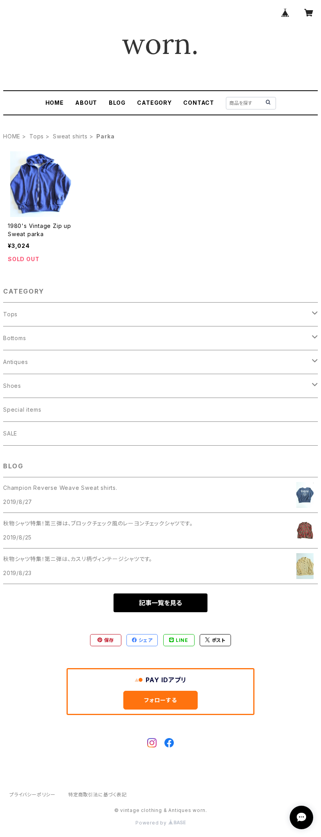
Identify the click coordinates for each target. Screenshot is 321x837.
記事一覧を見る (160, 603)
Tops (36, 136)
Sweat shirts (70, 136)
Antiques (15, 361)
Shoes (12, 385)
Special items (22, 409)
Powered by (151, 823)
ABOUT (86, 102)
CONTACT (198, 102)
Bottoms (14, 338)
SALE (10, 433)
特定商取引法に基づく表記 (97, 795)
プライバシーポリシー (32, 795)
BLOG (117, 102)
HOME (54, 102)
